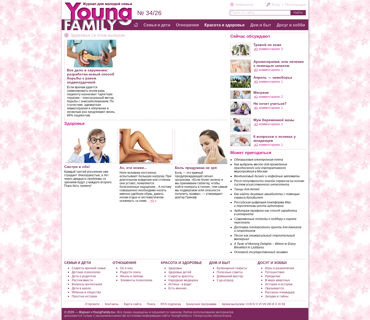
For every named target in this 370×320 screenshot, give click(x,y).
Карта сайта (132, 304)
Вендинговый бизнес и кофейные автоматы (267, 176)
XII (283, 304)
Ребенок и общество (86, 292)
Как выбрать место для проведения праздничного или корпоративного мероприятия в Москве (260, 168)
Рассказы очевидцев (279, 292)
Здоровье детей (179, 272)
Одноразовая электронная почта (258, 159)
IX (273, 304)
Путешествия (274, 272)
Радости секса (130, 272)
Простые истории (84, 296)
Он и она (126, 268)
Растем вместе (82, 280)
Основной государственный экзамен (261, 252)
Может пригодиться (250, 152)
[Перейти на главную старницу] (136, 25)
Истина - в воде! (179, 284)
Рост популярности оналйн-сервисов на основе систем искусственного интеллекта (269, 182)
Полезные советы (230, 272)
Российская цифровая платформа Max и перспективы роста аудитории (262, 204)
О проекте (92, 304)
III (250, 304)
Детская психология (86, 272)
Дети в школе (81, 288)
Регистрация (295, 5)
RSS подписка (171, 304)
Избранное (244, 5)
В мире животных (277, 280)
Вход (276, 5)
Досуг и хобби (291, 25)
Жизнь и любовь (131, 276)
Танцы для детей (247, 189)
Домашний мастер (230, 276)
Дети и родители (84, 276)
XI (279, 304)
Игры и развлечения (279, 268)
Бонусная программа (201, 304)
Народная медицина (183, 280)
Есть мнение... (178, 288)
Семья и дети (156, 25)
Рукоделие (272, 276)
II (248, 304)
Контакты (112, 304)
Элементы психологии (136, 280)
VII (264, 304)
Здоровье (175, 268)
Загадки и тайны (276, 296)
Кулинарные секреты (232, 268)
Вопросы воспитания (87, 284)
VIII (269, 304)
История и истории (278, 284)
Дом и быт (260, 25)
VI (260, 304)
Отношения (187, 25)
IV (253, 304)
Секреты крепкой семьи (89, 268)
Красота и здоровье (224, 25)
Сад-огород (225, 280)
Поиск (151, 304)
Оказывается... (275, 288)
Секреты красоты (181, 276)
